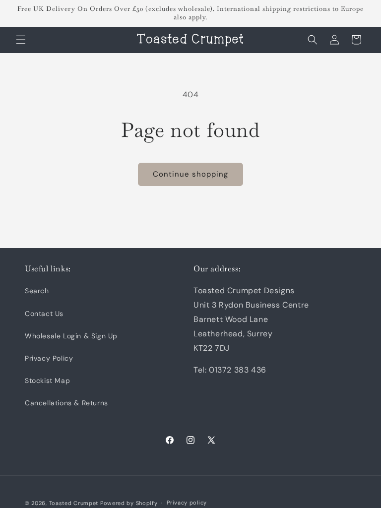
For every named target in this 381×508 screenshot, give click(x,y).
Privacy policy (187, 502)
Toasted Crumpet (74, 503)
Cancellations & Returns (66, 402)
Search (37, 290)
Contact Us (44, 313)
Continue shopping (190, 174)
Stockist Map (47, 380)
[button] (21, 40)
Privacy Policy (49, 358)
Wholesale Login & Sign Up (71, 335)
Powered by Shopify (129, 503)
